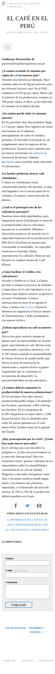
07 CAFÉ (44, 32)
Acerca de (9, 660)
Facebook (15, 506)
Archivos (27, 660)
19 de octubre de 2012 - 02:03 (22, 32)
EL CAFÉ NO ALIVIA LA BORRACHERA (27, 530)
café (16, 75)
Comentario (11, 582)
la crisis (29, 307)
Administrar (46, 660)
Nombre (9, 558)
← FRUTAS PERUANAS (14, 628)
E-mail (16, 570)
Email (39, 506)
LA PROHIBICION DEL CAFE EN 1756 (27, 520)
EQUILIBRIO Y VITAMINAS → (36, 630)
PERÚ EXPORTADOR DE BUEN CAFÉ (27, 525)
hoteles (10, 161)
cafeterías (38, 153)
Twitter (27, 506)
